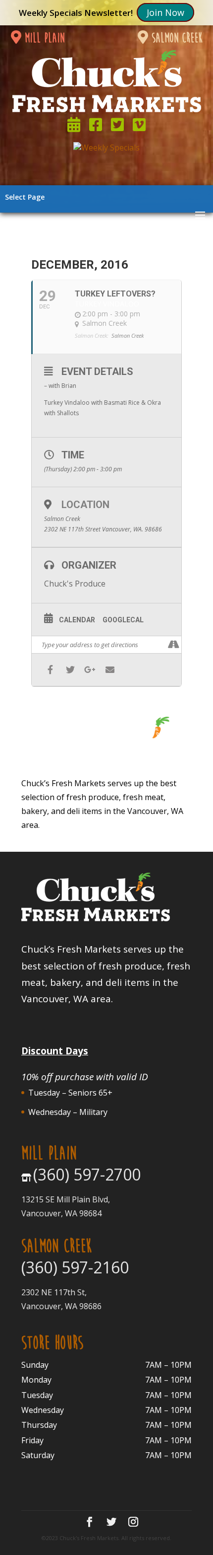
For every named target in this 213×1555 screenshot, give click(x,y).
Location (85, 505)
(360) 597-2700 (87, 1174)
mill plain (42, 38)
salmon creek (175, 38)
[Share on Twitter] (70, 669)
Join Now (165, 12)
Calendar (77, 620)
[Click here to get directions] (173, 644)
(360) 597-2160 (75, 1267)
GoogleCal (123, 620)
